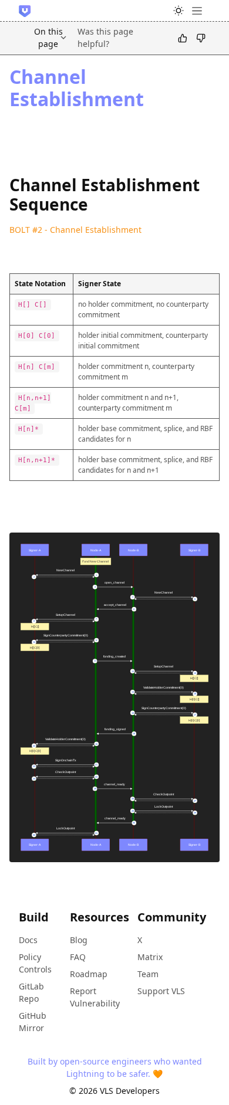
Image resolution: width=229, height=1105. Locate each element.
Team (148, 973)
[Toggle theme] (178, 10)
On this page (48, 37)
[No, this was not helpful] (200, 37)
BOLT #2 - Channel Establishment (75, 229)
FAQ (78, 956)
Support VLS (161, 990)
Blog (78, 939)
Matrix (150, 956)
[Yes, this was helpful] (182, 37)
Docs (28, 939)
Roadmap (88, 973)
